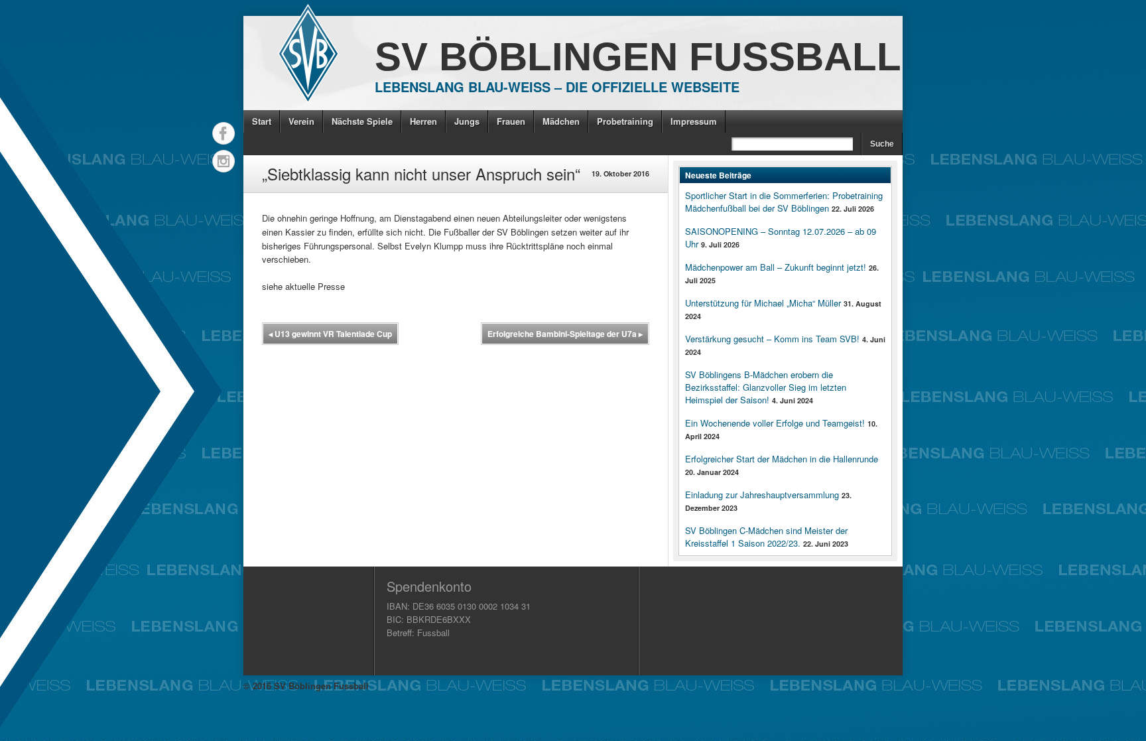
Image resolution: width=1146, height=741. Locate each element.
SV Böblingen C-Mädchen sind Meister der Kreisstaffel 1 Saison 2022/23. (766, 536)
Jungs (466, 121)
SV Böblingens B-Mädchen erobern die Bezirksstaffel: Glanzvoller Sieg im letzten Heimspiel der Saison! (765, 387)
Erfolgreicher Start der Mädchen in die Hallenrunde (781, 458)
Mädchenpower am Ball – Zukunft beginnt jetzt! (775, 267)
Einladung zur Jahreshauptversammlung (762, 494)
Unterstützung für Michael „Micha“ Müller (763, 303)
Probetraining (625, 121)
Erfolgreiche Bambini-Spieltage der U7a (565, 334)
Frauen (511, 121)
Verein (301, 121)
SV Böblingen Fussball (638, 56)
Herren (423, 121)
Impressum (693, 121)
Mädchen (561, 121)
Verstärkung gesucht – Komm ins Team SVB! (772, 338)
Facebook (223, 133)
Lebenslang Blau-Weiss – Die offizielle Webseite (557, 86)
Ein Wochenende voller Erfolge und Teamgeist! (775, 423)
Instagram (223, 161)
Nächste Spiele (362, 121)
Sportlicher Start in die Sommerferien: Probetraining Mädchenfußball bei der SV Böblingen (784, 201)
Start (261, 121)
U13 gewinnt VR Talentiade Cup (330, 334)
